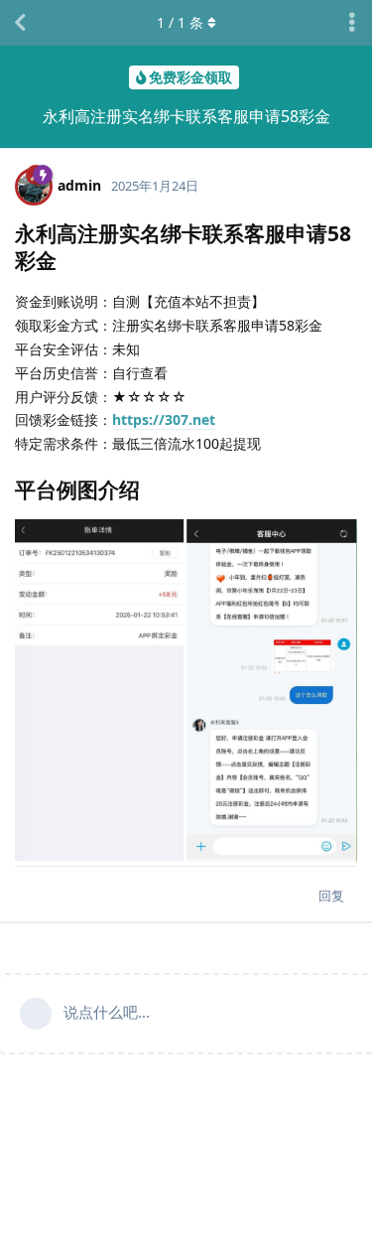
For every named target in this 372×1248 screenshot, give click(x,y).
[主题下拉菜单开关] (352, 23)
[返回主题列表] (20, 23)
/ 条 (180, 22)
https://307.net (163, 419)
